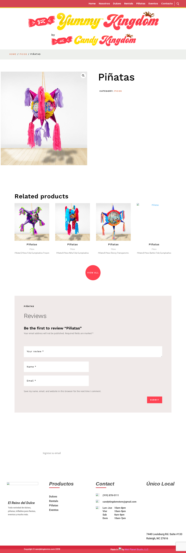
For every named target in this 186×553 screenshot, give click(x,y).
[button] (83, 75)
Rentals (128, 4)
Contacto (167, 4)
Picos (23, 54)
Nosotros (104, 4)
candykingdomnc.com (45, 549)
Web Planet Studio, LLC (136, 549)
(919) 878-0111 (111, 495)
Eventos (153, 4)
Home (92, 4)
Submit (154, 400)
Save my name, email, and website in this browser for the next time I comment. (62, 391)
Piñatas (140, 4)
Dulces (117, 4)
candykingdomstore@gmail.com (119, 501)
